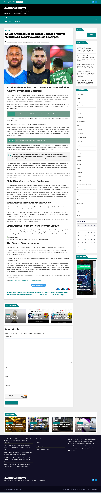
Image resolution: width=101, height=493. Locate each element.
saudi (35, 42)
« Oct (85, 249)
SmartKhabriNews (15, 7)
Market (79, 156)
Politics (17, 21)
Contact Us (39, 442)
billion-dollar (14, 42)
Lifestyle (8, 21)
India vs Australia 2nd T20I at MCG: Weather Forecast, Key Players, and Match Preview (85, 82)
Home (64, 489)
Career (79, 110)
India (78, 145)
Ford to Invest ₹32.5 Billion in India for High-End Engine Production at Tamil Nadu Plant (86, 66)
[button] (96, 20)
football (24, 42)
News (78, 168)
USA (78, 211)
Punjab (79, 180)
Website (7, 385)
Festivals (79, 125)
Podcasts (79, 172)
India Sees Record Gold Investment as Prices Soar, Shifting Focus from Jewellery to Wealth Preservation (18, 440)
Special (79, 188)
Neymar (38, 280)
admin (81, 292)
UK (78, 207)
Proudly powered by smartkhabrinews (12, 489)
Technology (46, 18)
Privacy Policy (40, 446)
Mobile (79, 160)
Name (7, 367)
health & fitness (81, 137)
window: (47, 42)
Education (21, 18)
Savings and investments (84, 184)
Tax (78, 199)
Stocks (79, 195)
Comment (8, 336)
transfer (43, 42)
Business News (33, 18)
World (55, 18)
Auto (71, 18)
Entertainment (81, 121)
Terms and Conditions (42, 449)
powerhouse (30, 42)
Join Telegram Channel (39, 285)
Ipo (78, 149)
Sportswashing (22, 280)
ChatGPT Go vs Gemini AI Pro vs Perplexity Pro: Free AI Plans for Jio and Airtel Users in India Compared (18, 459)
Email (7, 376)
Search (79, 29)
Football (8, 30)
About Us (38, 439)
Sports (63, 18)
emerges (20, 42)
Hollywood (80, 141)
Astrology (80, 94)
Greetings (80, 133)
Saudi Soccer (13, 280)
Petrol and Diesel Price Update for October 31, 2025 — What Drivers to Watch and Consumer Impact (17, 447)
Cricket (79, 113)
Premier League (31, 280)
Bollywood (80, 102)
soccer (38, 42)
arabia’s (9, 42)
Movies (12, 18)
